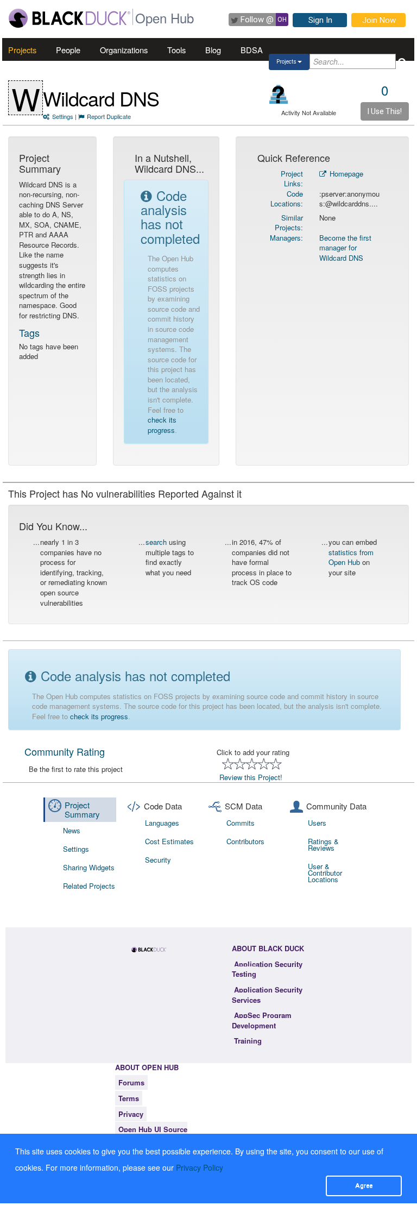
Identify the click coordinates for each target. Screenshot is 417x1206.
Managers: (286, 238)
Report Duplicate (109, 116)
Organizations (124, 49)
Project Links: (292, 178)
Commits (240, 823)
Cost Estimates (169, 841)
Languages (162, 823)
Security (158, 860)
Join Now (379, 20)
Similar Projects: (289, 222)
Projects (22, 49)
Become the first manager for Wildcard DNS (345, 248)
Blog (213, 49)
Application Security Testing (267, 969)
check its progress (162, 424)
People (68, 49)
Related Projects (89, 886)
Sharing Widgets (89, 867)
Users (317, 823)
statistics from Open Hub (351, 557)
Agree (363, 1185)
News (71, 830)
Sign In (320, 20)
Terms (128, 1098)
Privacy (130, 1114)
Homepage (345, 173)
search (156, 542)
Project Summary (82, 809)
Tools (176, 49)
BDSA (252, 49)
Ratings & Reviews (323, 844)
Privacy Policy (199, 1167)
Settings (62, 116)
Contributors (245, 841)
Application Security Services (267, 994)
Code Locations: (286, 199)
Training (248, 1040)
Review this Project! (250, 777)
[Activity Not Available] (278, 94)
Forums (131, 1082)
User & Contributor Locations (325, 872)
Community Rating (64, 751)
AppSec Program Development (262, 1020)
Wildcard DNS (101, 98)
